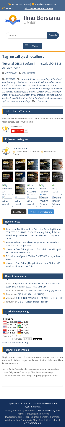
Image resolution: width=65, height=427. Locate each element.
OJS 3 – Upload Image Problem (33, 301)
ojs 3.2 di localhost (35, 98)
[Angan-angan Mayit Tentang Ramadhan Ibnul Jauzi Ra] (57, 176)
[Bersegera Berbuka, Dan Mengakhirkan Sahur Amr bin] (20, 164)
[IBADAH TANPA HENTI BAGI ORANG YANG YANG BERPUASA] (57, 164)
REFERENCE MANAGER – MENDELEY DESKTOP (39, 297)
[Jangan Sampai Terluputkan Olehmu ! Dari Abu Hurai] (20, 176)
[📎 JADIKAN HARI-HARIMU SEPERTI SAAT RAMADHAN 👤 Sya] (20, 189)
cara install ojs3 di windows (42, 82)
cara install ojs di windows (15, 82)
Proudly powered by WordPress (20, 410)
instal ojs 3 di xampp (40, 88)
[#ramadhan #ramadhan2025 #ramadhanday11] (32, 164)
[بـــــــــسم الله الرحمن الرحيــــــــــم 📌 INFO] (57, 189)
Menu (35, 46)
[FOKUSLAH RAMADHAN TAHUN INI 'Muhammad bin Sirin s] (7, 164)
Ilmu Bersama (28, 72)
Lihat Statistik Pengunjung (15, 342)
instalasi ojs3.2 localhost (25, 91)
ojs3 (47, 98)
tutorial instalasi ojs (20, 101)
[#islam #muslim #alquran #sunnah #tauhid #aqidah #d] (44, 201)
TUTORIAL (10, 79)
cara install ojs (28, 79)
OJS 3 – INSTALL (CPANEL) (31, 294)
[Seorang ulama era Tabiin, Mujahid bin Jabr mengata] (7, 176)
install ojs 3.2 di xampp (49, 91)
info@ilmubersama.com (45, 4)
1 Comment (41, 101)
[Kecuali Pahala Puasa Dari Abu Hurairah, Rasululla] (44, 176)
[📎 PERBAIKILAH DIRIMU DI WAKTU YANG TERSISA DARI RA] (7, 189)
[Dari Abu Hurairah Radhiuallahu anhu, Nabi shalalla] (32, 176)
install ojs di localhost (12, 94)
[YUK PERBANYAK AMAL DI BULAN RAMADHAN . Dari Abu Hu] (32, 189)
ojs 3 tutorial (18, 98)
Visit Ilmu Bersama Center (39, 8)
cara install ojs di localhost (49, 79)
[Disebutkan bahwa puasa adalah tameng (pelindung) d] (44, 164)
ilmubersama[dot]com (38, 413)
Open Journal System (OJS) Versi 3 (44, 290)
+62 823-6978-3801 (21, 4)
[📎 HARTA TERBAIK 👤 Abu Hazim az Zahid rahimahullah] (44, 189)
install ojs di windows (34, 94)
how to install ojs (20, 88)
